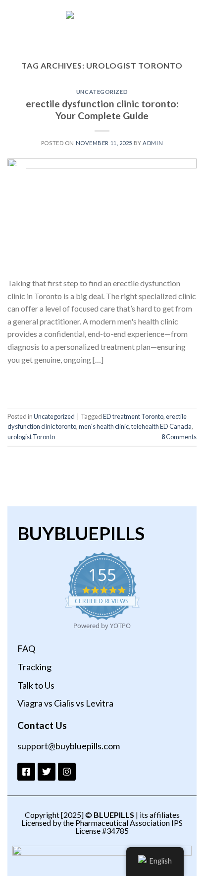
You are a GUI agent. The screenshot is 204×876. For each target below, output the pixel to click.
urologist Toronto (31, 437)
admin (153, 143)
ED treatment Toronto (133, 416)
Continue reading (102, 382)
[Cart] (192, 28)
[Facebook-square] (26, 772)
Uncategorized (102, 91)
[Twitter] (46, 772)
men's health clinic (104, 426)
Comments (179, 437)
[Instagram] (67, 772)
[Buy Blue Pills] (102, 28)
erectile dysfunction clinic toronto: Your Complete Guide (102, 110)
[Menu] (13, 28)
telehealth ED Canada (161, 426)
